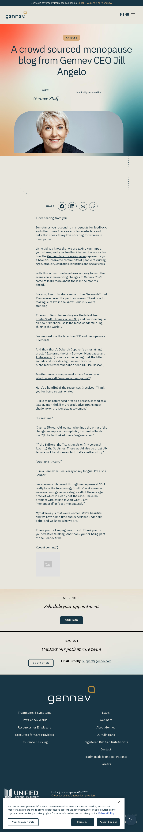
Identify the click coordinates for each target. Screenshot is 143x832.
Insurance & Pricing (34, 742)
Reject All (82, 821)
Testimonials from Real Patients (105, 757)
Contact (106, 749)
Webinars (106, 720)
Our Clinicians (106, 735)
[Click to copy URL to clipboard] (93, 206)
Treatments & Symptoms (34, 713)
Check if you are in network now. (95, 3)
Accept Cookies (108, 821)
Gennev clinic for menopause (66, 256)
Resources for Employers (34, 727)
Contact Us (41, 663)
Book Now (71, 620)
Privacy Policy (106, 813)
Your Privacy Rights (23, 821)
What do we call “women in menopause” (63, 378)
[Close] (119, 802)
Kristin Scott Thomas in (57, 319)
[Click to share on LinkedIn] (72, 206)
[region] (64, 813)
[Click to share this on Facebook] (62, 206)
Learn (106, 713)
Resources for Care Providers (34, 735)
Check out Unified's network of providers (73, 795)
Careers (106, 764)
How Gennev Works (34, 720)
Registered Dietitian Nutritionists (106, 742)
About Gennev (105, 727)
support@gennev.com (96, 661)
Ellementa (43, 340)
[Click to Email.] (83, 206)
